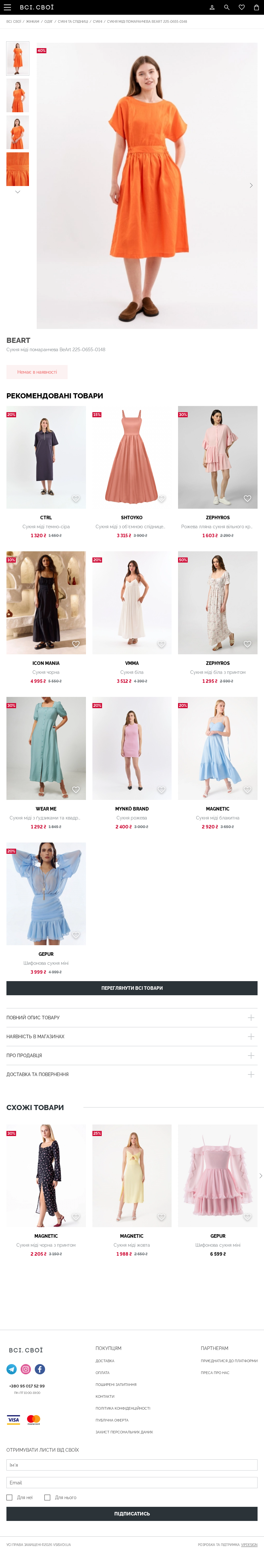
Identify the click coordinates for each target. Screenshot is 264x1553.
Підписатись (132, 1514)
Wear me (46, 808)
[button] (17, 191)
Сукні (97, 21)
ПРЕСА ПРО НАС (215, 1373)
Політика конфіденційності (123, 1408)
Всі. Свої (13, 21)
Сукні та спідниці (73, 21)
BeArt (18, 340)
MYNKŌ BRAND (132, 808)
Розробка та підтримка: (228, 1545)
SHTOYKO (132, 517)
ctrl (46, 517)
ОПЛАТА (102, 1373)
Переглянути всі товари (132, 988)
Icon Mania (46, 663)
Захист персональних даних (124, 1432)
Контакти (105, 1397)
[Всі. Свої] (38, 7)
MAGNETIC (218, 808)
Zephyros (218, 517)
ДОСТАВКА (105, 1361)
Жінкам (32, 21)
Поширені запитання (116, 1385)
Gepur (46, 954)
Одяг (48, 21)
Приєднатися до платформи (229, 1361)
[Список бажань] (241, 7)
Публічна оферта (112, 1420)
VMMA (132, 663)
